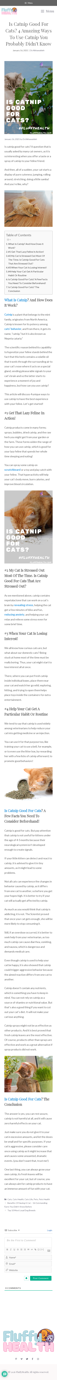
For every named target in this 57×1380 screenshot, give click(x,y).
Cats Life (29, 1199)
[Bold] (7, 1249)
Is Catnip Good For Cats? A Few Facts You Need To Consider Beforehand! (28, 281)
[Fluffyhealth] (9, 11)
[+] (42, 1249)
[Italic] (10, 1249)
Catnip (8, 314)
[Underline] (14, 1249)
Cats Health (18, 1199)
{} (39, 1249)
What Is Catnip (15, 299)
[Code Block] (31, 1249)
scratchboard (12, 469)
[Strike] (17, 1249)
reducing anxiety (14, 614)
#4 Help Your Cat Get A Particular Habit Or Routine (26, 273)
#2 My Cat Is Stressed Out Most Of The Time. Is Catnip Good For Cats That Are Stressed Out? (26, 259)
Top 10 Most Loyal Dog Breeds (21, 1210)
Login (49, 1230)
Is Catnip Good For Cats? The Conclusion (23, 289)
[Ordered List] (21, 1249)
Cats (9, 1199)
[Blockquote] (28, 1249)
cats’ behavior (12, 328)
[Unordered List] (24, 1249)
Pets (36, 1199)
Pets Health (44, 1199)
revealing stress (23, 605)
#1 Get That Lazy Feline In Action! (26, 251)
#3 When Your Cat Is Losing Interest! (27, 267)
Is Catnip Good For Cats (22, 810)
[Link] (35, 1249)
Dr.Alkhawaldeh (37, 50)
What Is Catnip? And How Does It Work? (26, 245)
